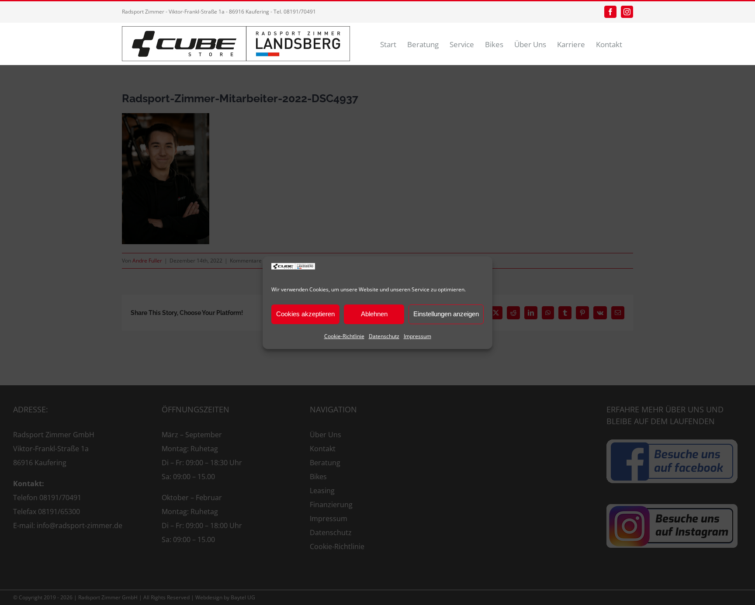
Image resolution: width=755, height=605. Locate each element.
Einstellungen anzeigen (446, 314)
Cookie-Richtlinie (344, 336)
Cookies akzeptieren (305, 314)
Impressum (417, 336)
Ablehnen (374, 314)
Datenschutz (384, 336)
